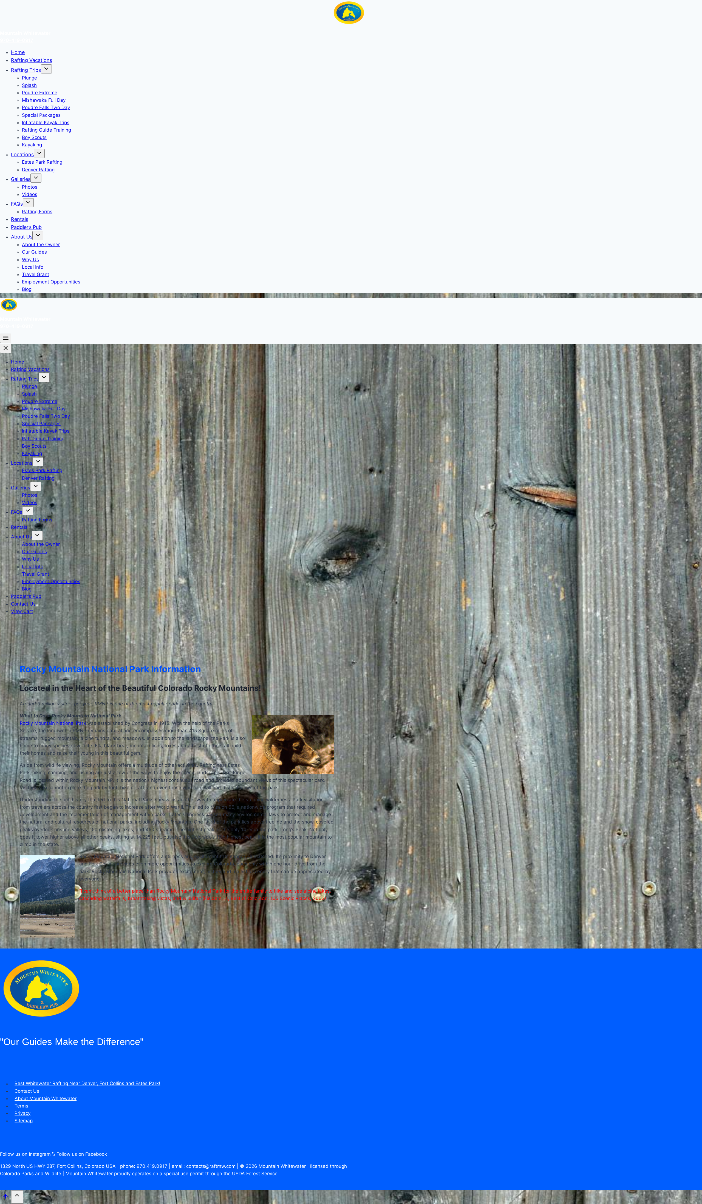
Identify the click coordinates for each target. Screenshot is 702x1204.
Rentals (19, 219)
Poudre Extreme (39, 92)
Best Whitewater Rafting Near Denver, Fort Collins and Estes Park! (87, 1083)
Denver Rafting (38, 169)
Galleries (20, 179)
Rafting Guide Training (46, 130)
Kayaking (32, 144)
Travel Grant (35, 274)
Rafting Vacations (31, 60)
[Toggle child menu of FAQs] (28, 202)
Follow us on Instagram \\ (28, 1154)
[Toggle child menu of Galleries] (35, 178)
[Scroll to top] (5, 1197)
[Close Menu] (5, 348)
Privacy (22, 1113)
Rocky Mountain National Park (53, 723)
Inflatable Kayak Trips (45, 122)
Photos (29, 187)
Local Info (32, 267)
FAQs (17, 204)
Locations (22, 154)
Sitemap (24, 1120)
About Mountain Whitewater (46, 1098)
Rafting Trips (26, 70)
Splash (29, 85)
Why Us (30, 259)
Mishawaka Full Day (44, 100)
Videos (29, 194)
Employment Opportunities (51, 282)
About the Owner (41, 244)
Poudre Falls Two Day (46, 107)
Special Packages (41, 115)
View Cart (22, 611)
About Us (21, 237)
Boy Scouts (34, 137)
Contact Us (23, 604)
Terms (21, 1106)
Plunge (29, 78)
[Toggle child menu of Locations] (39, 153)
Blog (27, 289)
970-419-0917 (16, 40)
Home (18, 52)
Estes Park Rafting (42, 162)
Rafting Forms (37, 211)
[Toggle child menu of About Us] (37, 235)
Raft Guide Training (43, 438)
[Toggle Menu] (5, 338)
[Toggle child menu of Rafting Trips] (46, 68)
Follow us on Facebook (81, 1154)
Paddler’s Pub (26, 227)
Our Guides (34, 252)
